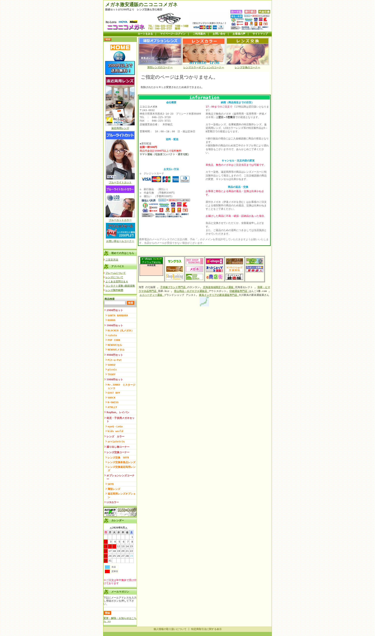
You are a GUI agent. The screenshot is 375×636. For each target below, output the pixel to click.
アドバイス (117, 266)
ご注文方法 (111, 259)
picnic (112, 369)
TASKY (111, 374)
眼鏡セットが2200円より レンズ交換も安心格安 (133, 9)
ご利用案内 (199, 33)
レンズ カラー (115, 436)
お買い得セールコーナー (120, 241)
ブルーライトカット (120, 182)
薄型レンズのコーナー (160, 67)
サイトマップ (260, 33)
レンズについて (114, 277)
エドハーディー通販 (151, 295)
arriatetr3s (116, 441)
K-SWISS (113, 402)
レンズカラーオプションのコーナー (203, 67)
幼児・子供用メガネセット (121, 419)
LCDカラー (113, 502)
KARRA (111, 320)
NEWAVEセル (115, 344)
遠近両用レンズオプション (122, 495)
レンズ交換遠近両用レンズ (122, 468)
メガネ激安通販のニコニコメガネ (141, 4)
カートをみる (145, 33)
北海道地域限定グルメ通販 (219, 287)
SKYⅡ (110, 484)
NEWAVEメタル (116, 349)
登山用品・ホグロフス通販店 (191, 291)
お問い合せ (219, 33)
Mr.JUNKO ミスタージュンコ (121, 386)
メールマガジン (120, 591)
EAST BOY (114, 392)
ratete (112, 335)
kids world (115, 431)
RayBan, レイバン (118, 412)
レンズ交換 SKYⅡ (118, 457)
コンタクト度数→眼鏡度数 (120, 285)
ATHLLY (112, 407)
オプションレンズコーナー (121, 477)
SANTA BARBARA (118, 315)
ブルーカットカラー (120, 220)
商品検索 (109, 298)
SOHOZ (111, 364)
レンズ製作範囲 (114, 290)
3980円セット (115, 325)
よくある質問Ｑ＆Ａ (116, 281)
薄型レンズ (114, 488)
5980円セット (115, 379)
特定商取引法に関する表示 (206, 629)
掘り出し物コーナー (118, 446)
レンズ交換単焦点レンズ (122, 462)
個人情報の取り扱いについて (170, 629)
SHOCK (111, 397)
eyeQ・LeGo (115, 426)
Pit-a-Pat (115, 359)
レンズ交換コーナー (118, 452)
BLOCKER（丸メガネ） (121, 330)
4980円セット (115, 354)
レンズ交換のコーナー (247, 67)
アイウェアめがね (151, 262)
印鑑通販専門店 (239, 291)
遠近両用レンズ (120, 128)
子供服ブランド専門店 (173, 287)
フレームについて (115, 272)
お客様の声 (239, 33)
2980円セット (115, 310)
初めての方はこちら (122, 253)
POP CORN (114, 340)
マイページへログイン (173, 33)
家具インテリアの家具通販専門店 (219, 295)
